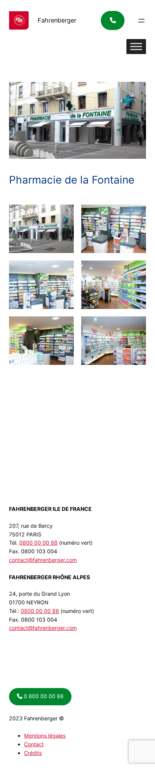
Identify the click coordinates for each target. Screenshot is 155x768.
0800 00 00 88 (38, 542)
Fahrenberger (57, 20)
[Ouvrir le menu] (141, 20)
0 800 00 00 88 (43, 696)
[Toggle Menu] (136, 46)
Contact (34, 744)
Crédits (33, 753)
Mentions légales (44, 735)
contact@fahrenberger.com (43, 560)
